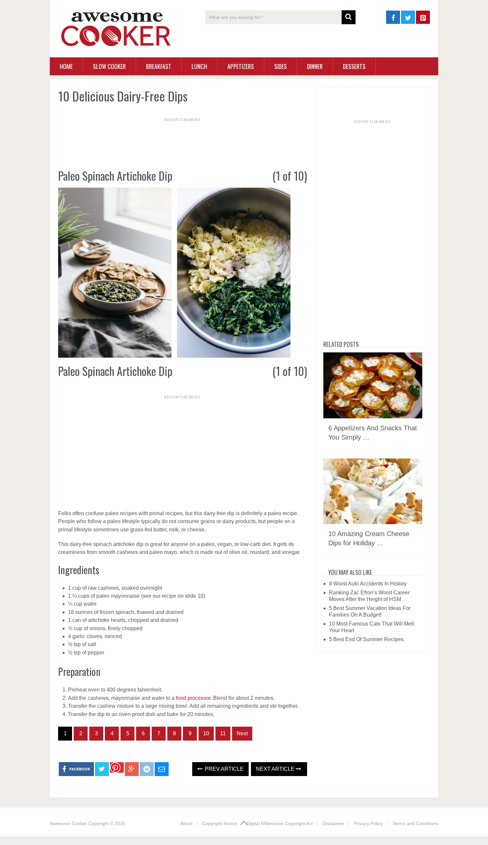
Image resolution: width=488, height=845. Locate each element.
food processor (193, 698)
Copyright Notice (219, 823)
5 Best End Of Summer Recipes (366, 639)
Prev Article (223, 769)
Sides (280, 66)
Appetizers (240, 66)
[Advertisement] (182, 137)
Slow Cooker (109, 66)
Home (66, 66)
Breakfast (158, 66)
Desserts (354, 66)
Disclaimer (333, 823)
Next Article (276, 769)
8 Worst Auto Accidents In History (368, 583)
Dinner (315, 66)
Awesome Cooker (68, 823)
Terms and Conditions (415, 823)
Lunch (199, 66)
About (186, 823)
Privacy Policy (368, 823)
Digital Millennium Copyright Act (280, 823)
